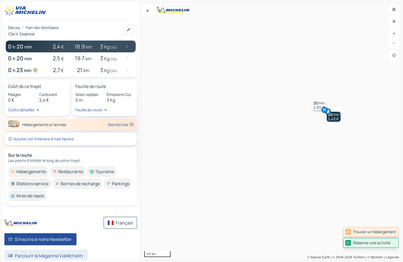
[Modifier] (129, 30)
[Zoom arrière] (394, 43)
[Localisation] (394, 55)
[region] (271, 131)
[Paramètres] (394, 21)
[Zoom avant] (394, 33)
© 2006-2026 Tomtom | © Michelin (358, 257)
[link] (371, 232)
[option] (28, 171)
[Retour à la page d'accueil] (26, 10)
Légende (392, 257)
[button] (333, 117)
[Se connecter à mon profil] (394, 9)
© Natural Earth (318, 257)
